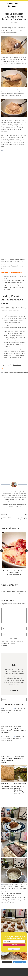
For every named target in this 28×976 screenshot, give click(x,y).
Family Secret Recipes (6, 726)
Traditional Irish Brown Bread (19, 757)
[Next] (26, 550)
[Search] (24, 699)
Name (4, 628)
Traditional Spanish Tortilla (6, 517)
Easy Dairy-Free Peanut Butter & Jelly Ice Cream (14, 571)
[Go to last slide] (1, 550)
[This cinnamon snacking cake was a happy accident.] (14, 819)
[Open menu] (25, 5)
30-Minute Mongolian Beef (22, 517)
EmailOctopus (17, 949)
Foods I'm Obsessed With (20, 783)
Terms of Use (10, 970)
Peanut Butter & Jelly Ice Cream (13, 282)
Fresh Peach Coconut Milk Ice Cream (14, 280)
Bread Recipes (17, 726)
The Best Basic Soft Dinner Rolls (20, 730)
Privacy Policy (17, 970)
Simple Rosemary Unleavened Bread (7, 787)
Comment (5, 609)
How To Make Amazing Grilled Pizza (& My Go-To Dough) (7, 759)
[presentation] (14, 550)
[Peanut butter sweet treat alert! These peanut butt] (14, 921)
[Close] (26, 932)
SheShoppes (15, 974)
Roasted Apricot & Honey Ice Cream (14, 284)
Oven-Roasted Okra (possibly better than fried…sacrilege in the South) (19, 790)
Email (4, 634)
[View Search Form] (2, 5)
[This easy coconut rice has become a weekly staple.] (14, 870)
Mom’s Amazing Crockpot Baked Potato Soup (6, 731)
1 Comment (18, 574)
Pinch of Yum (17, 365)
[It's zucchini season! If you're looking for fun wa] (14, 844)
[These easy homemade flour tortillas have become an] (14, 896)
